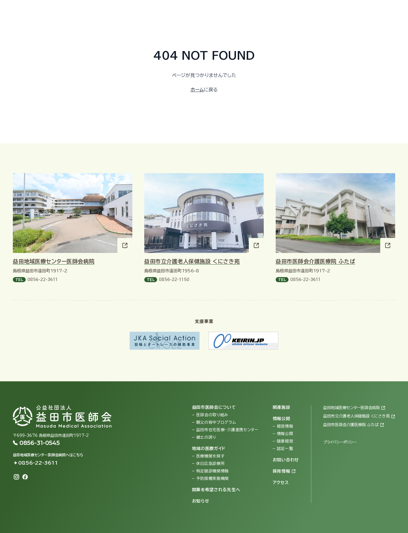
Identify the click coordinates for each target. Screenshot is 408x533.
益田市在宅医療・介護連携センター (227, 430)
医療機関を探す (210, 456)
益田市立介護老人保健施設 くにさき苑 (192, 261)
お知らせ (200, 501)
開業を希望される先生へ (216, 490)
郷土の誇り (206, 437)
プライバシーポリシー (340, 442)
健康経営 (285, 441)
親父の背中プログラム (216, 422)
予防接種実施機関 (212, 478)
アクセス (314, 11)
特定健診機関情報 (212, 471)
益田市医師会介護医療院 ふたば (315, 261)
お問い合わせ (252, 11)
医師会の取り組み (212, 415)
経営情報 (285, 426)
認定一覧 (285, 449)
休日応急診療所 (210, 464)
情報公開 (285, 434)
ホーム (197, 89)
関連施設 (281, 407)
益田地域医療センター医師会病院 (53, 261)
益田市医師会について (214, 407)
